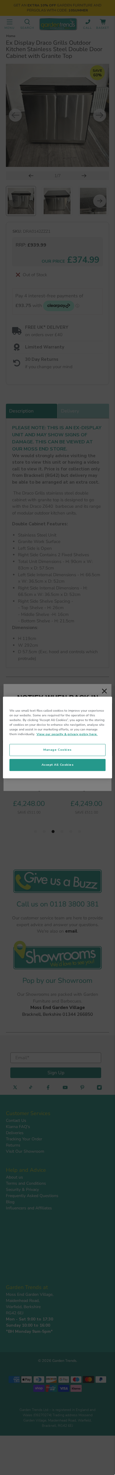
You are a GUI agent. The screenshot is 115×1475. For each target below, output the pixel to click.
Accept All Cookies (58, 764)
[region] (57, 737)
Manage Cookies (57, 749)
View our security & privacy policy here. (67, 734)
